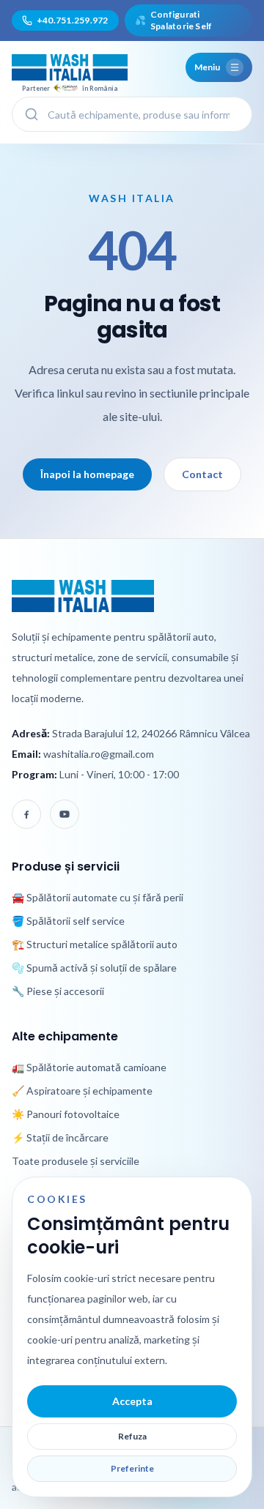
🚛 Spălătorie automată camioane (89, 1067)
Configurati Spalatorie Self (174, 20)
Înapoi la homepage (87, 474)
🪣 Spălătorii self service (68, 920)
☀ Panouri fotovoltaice (66, 1114)
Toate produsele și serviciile (75, 1161)
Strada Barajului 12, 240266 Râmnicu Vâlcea (151, 733)
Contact (202, 474)
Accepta (132, 1401)
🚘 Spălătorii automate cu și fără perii (97, 897)
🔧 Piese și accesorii (58, 991)
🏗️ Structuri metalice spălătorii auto (94, 944)
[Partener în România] (70, 67)
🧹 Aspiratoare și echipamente (82, 1090)
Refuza (132, 1436)
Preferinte (132, 1468)
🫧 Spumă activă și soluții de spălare (94, 967)
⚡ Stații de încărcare (60, 1137)
